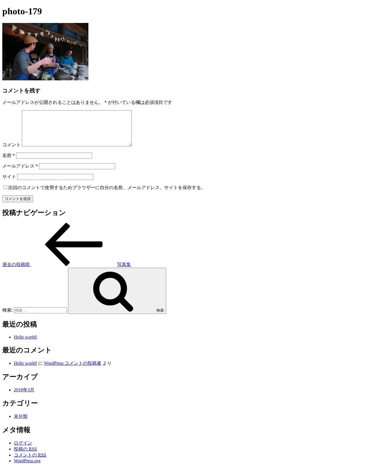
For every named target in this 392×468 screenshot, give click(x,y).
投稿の (25, 448)
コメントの (30, 455)
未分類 (21, 416)
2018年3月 (24, 389)
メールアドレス (20, 166)
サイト (9, 176)
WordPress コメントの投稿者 (72, 363)
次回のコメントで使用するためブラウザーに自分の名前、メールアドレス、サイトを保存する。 (106, 187)
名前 (8, 155)
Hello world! (25, 337)
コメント (11, 144)
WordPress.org (27, 460)
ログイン (23, 442)
